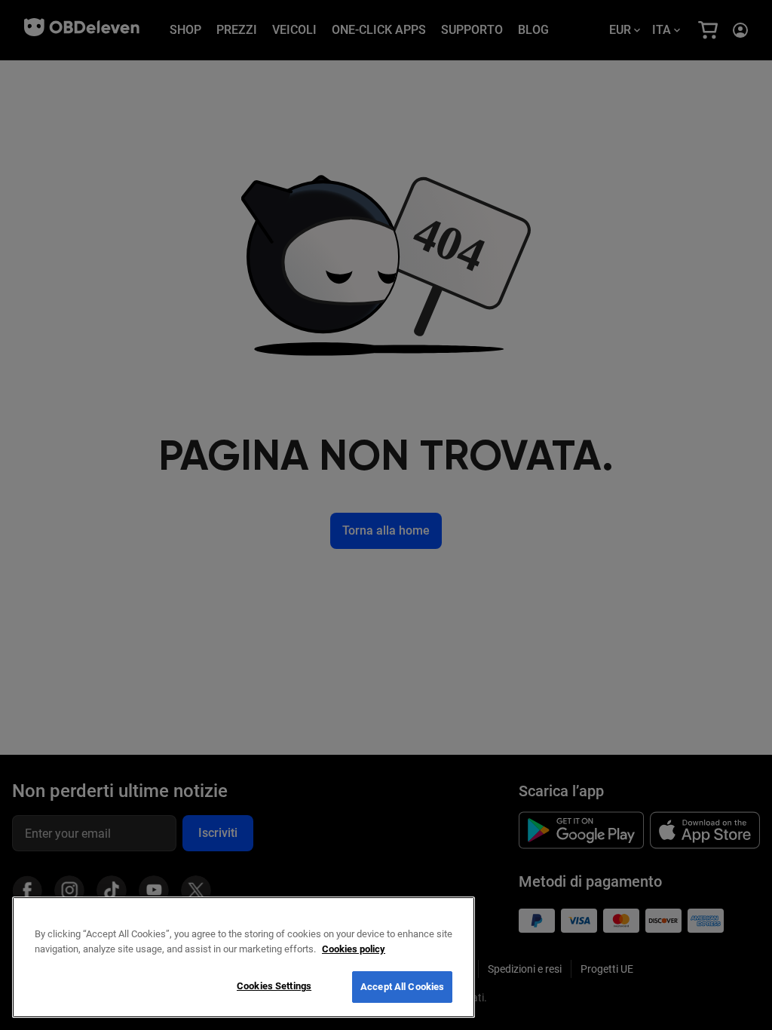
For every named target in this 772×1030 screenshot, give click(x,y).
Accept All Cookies (402, 986)
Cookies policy (353, 949)
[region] (243, 957)
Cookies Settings (274, 986)
